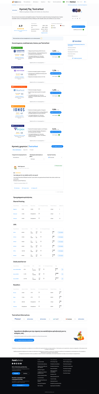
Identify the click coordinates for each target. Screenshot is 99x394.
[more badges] (81, 11)
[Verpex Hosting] (19, 129)
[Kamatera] (19, 51)
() (34, 188)
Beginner (15, 209)
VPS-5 (14, 232)
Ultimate (15, 218)
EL (85, 1)
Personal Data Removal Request (42, 380)
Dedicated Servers (54, 381)
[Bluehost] (19, 90)
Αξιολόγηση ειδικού (72, 47)
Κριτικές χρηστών (71, 49)
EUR (81, 1)
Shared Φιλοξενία (53, 368)
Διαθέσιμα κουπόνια (79, 29)
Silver (14, 297)
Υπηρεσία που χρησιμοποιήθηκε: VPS (20, 183)
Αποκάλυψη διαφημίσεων (82, 4)
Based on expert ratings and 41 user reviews (20, 31)
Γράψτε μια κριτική (58, 146)
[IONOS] (19, 109)
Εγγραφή (16, 373)
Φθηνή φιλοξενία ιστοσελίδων (53, 371)
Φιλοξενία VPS (53, 374)
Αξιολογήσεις (35, 1)
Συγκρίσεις (43, 1)
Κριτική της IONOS (19, 115)
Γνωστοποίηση (41, 377)
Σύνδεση (25, 373)
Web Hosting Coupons (67, 361)
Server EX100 (15, 278)
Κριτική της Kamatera (19, 57)
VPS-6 (14, 250)
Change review (26, 188)
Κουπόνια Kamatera (67, 363)
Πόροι (49, 1)
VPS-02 (14, 241)
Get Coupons (55, 56)
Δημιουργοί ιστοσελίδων (55, 385)
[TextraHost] (15, 10)
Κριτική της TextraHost (31, 9)
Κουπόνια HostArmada (68, 366)
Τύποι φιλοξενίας (27, 1)
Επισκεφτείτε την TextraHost (78, 26)
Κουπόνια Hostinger (67, 368)
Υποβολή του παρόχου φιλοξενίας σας (42, 372)
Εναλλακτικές (70, 55)
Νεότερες (33, 159)
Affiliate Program (41, 369)
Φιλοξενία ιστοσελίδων (55, 363)
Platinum (15, 306)
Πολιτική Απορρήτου (42, 383)
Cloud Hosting (53, 378)
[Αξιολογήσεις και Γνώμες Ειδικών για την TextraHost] (73, 18)
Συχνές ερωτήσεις (71, 53)
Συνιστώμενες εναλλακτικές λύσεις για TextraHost (76, 45)
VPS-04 (14, 255)
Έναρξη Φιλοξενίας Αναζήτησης (25, 340)
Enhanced (15, 213)
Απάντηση (17, 188)
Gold (14, 301)
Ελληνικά (52, 157)
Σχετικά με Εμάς (41, 361)
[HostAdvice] (16, 2)
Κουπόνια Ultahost (67, 370)
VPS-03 (14, 246)
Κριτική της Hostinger (19, 76)
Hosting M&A (20, 385)
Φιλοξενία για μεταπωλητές (55, 383)
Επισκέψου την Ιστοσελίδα (55, 53)
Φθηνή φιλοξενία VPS (54, 376)
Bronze (14, 292)
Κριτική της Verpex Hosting (19, 135)
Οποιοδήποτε (16, 157)
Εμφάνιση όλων (44, 32)
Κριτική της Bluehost (19, 96)
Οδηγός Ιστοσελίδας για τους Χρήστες (42, 367)
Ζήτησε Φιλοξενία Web (42, 375)
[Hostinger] (19, 70)
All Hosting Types (53, 361)
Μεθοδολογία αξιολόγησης (72, 4)
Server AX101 (16, 274)
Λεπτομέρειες (61, 232)
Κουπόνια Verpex (66, 373)
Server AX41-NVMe (17, 269)
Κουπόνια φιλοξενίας (58, 1)
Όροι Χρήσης (40, 385)
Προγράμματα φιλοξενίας (73, 51)
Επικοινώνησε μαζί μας (42, 363)
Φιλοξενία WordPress (54, 366)
